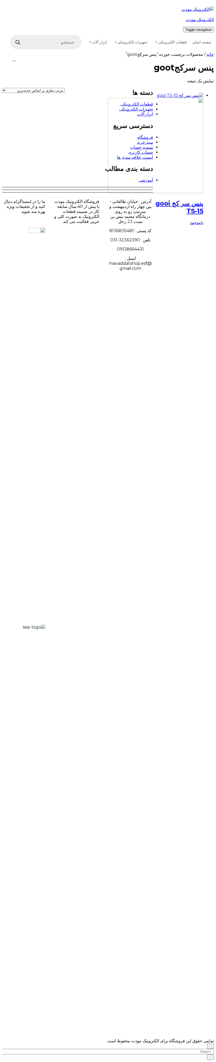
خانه (210, 54)
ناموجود (196, 222)
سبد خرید (145, 142)
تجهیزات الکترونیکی (132, 42)
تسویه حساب (141, 147)
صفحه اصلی (201, 42)
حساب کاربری (140, 152)
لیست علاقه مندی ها (135, 157)
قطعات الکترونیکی (172, 42)
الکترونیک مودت (200, 20)
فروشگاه (145, 137)
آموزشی (146, 180)
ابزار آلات (99, 42)
